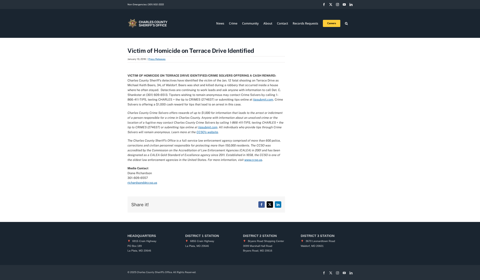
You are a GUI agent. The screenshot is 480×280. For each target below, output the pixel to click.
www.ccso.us (253, 160)
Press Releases (157, 59)
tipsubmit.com (263, 99)
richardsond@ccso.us (142, 182)
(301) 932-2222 (156, 4)
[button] (346, 23)
